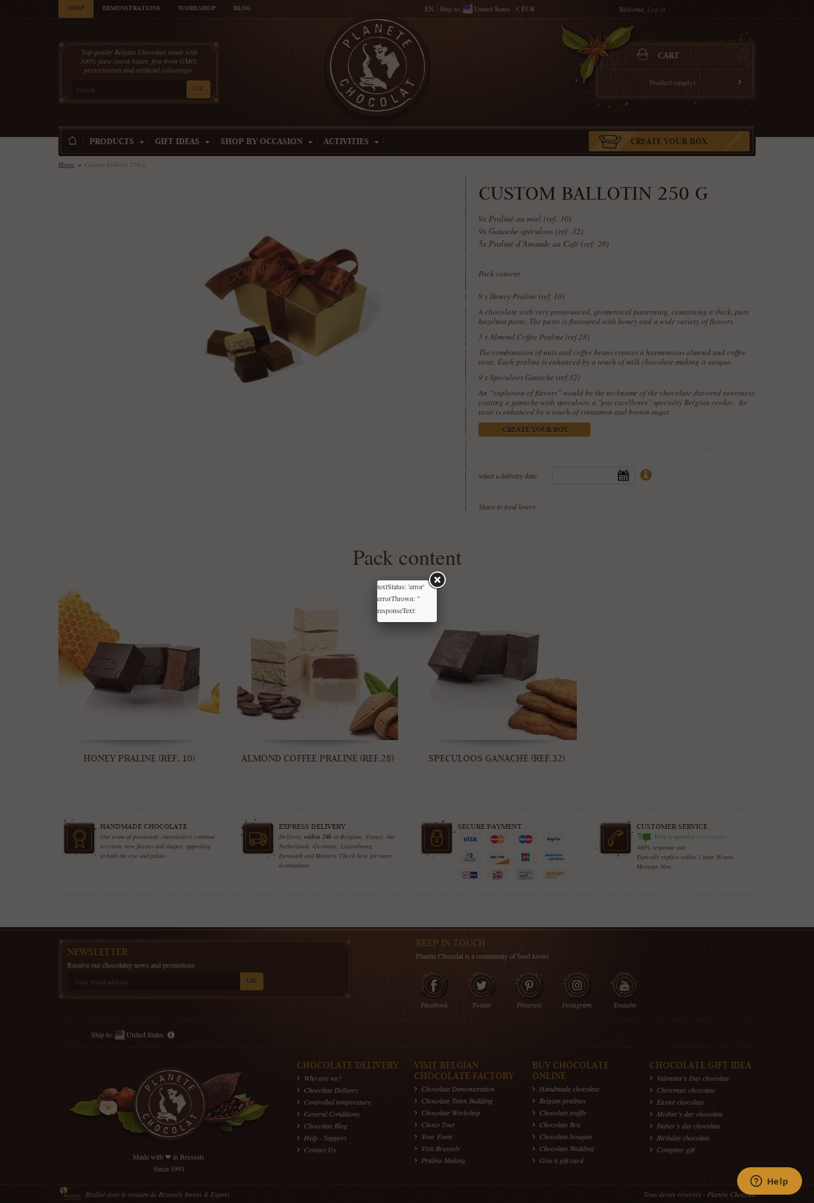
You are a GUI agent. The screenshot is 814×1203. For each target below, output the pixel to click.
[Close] (437, 580)
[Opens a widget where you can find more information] (769, 1182)
